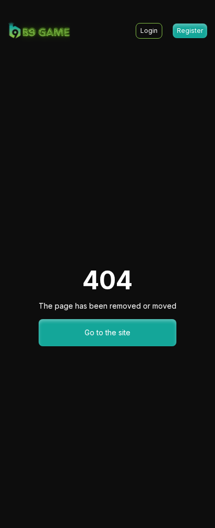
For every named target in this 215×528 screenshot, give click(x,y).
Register (190, 30)
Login (149, 30)
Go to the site (107, 332)
